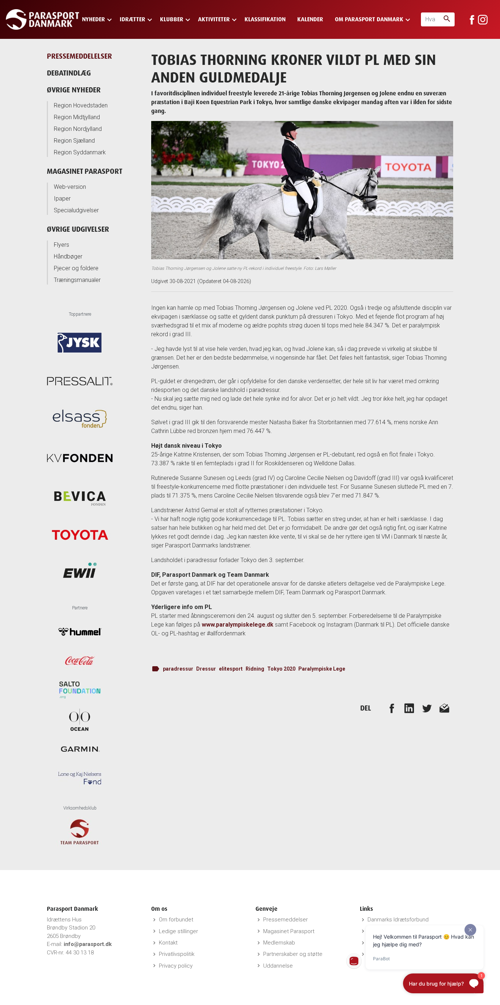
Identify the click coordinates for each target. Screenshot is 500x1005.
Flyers (61, 244)
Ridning (255, 669)
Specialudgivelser (76, 210)
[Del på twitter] (427, 708)
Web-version (70, 186)
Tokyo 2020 (281, 669)
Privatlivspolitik (176, 954)
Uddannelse (278, 965)
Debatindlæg (69, 72)
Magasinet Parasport (84, 171)
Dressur (206, 669)
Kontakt (168, 942)
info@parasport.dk (88, 944)
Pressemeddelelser (79, 55)
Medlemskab (279, 942)
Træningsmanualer (77, 279)
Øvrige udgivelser (78, 229)
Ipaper (62, 198)
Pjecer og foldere (76, 268)
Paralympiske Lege (321, 669)
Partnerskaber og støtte (292, 954)
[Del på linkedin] (409, 708)
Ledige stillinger (178, 931)
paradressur (178, 669)
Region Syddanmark (80, 152)
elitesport (231, 669)
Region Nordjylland (78, 128)
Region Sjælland (74, 140)
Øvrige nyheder (74, 89)
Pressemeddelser (285, 919)
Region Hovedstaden (81, 105)
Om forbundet (176, 919)
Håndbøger (68, 256)
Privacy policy (176, 965)
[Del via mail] (444, 708)
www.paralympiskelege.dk (237, 624)
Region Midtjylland (77, 117)
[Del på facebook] (391, 708)
